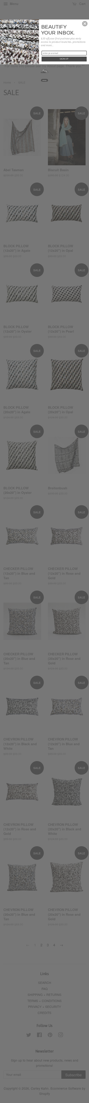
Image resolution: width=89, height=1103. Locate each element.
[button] (85, 23)
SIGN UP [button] (64, 59)
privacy (44, 80)
